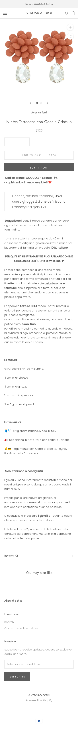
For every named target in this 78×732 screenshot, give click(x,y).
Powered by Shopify (39, 700)
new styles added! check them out (39, 3)
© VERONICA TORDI (39, 695)
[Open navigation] (5, 13)
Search (9, 622)
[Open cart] (73, 13)
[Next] (47, 103)
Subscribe (17, 676)
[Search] (66, 13)
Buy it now (39, 167)
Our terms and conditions (21, 628)
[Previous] (30, 103)
